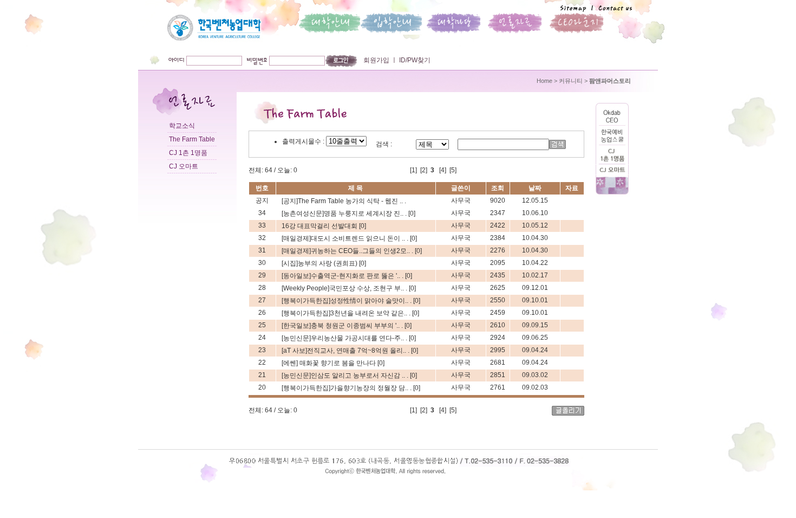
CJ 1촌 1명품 (188, 153)
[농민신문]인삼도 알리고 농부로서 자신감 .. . (346, 375)
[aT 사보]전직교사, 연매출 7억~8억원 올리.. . (346, 350)
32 (262, 238)
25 (262, 325)
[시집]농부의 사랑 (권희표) (320, 263)
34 (262, 213)
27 (262, 300)
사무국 (461, 200)
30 (262, 263)
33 (262, 225)
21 (262, 375)
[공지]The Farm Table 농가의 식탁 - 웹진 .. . (344, 201)
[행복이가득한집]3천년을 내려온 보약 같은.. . (347, 313)
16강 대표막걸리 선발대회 (320, 226)
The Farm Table (192, 139)
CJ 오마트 (183, 166)
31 (262, 250)
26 (262, 312)
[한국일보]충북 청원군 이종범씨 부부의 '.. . (343, 325)
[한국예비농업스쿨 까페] (612, 143)
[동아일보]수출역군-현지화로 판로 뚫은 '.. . (343, 276)
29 (262, 275)
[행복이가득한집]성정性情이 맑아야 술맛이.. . (347, 301)
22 (262, 362)
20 (262, 387)
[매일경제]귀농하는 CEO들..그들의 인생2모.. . (348, 251)
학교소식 (182, 126)
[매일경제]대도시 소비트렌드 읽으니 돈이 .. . (346, 238)
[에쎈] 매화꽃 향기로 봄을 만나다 (329, 363)
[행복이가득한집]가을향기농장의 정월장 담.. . (347, 388)
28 (262, 288)
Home (544, 80)
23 (262, 350)
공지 (262, 200)
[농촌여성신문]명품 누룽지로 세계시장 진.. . (345, 213)
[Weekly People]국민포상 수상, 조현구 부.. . (345, 288)
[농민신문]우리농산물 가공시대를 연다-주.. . (345, 338)
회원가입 (376, 60)
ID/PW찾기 (413, 60)
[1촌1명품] (612, 162)
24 (262, 337)
